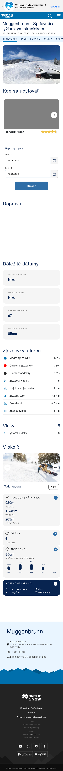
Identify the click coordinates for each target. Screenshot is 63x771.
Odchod (8, 168)
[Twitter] (28, 746)
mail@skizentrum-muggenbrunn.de (26, 657)
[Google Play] (25, 753)
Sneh (24, 39)
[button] (49, 16)
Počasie (35, 39)
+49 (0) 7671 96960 (16, 652)
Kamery (48, 39)
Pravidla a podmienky (31, 728)
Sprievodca (10, 39)
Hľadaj (31, 185)
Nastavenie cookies (31, 737)
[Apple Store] (41, 753)
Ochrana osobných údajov (31, 724)
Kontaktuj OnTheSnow (31, 708)
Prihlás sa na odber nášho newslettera (31, 717)
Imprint (31, 721)
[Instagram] (36, 746)
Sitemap (31, 731)
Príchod (8, 154)
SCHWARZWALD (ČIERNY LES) (19, 33)
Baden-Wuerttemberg (43, 590)
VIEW (53, 487)
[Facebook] (44, 746)
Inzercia (32, 712)
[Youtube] (20, 746)
